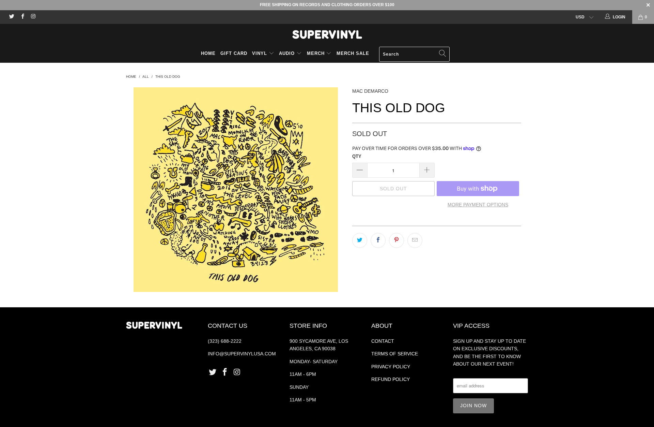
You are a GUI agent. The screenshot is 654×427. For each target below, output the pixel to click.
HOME (208, 53)
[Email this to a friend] (414, 240)
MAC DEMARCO (370, 91)
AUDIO (287, 53)
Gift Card (233, 53)
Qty (356, 156)
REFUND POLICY (390, 379)
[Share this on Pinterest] (396, 240)
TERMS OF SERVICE (394, 353)
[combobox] (414, 54)
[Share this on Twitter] (359, 240)
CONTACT (382, 341)
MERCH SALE (353, 53)
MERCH (316, 53)
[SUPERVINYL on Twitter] (11, 17)
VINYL (260, 53)
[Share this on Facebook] (378, 240)
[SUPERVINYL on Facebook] (22, 17)
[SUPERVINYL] (327, 34)
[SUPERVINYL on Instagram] (33, 17)
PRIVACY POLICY (390, 366)
